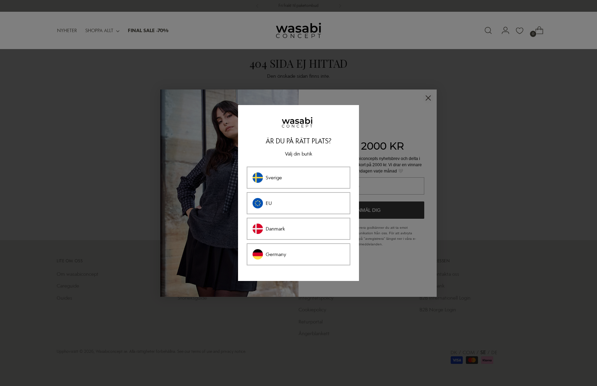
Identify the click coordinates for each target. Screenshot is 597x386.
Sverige (274, 178)
